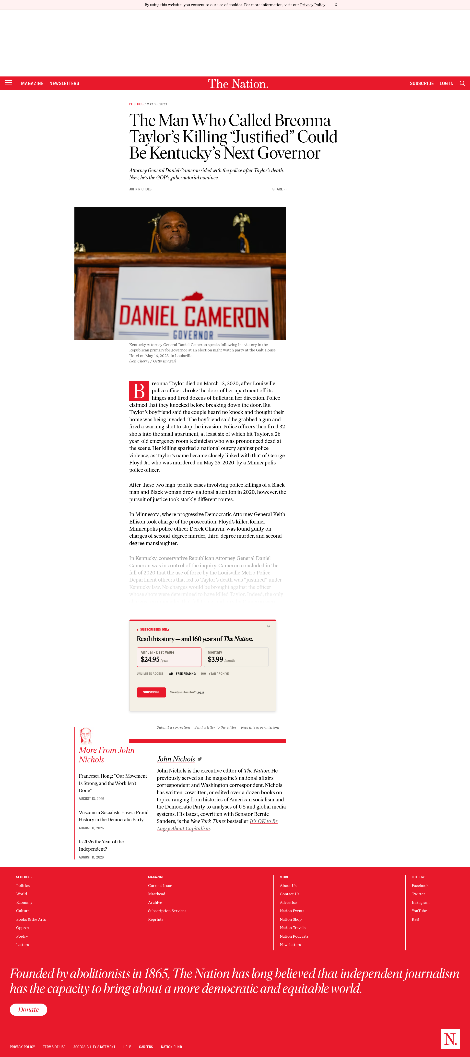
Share (277, 189)
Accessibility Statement (94, 1047)
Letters (22, 944)
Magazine (32, 83)
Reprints (155, 919)
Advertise (288, 902)
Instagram (421, 902)
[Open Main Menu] (8, 82)
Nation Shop (291, 919)
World (21, 894)
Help (127, 1047)
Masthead (156, 894)
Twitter (418, 894)
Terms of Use (54, 1047)
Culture (23, 910)
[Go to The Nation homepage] (238, 83)
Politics (136, 104)
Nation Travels (293, 927)
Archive (155, 902)
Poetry (22, 936)
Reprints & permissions (260, 727)
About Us (288, 885)
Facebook (420, 885)
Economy (24, 902)
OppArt (23, 927)
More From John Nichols (107, 755)
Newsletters (64, 83)
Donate (28, 1009)
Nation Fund (171, 1047)
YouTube (419, 910)
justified (256, 580)
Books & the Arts (31, 919)
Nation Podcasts (294, 936)
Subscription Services (167, 910)
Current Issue (160, 885)
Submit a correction (173, 727)
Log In (447, 83)
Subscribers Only (155, 630)
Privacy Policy (312, 4)
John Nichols (140, 189)
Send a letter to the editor (215, 727)
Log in (200, 692)
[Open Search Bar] (462, 83)
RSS (415, 919)
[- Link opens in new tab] (200, 759)
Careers (146, 1047)
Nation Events (292, 910)
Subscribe (422, 83)
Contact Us (289, 894)
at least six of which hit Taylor (234, 434)
